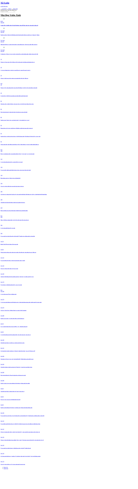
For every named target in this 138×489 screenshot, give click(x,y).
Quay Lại (5, 467)
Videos (9, 8)
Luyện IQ (4, 8)
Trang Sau (5, 468)
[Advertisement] (11, 479)
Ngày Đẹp (15, 8)
